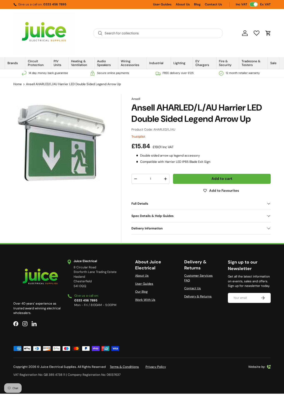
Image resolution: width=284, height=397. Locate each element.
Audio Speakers (104, 63)
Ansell (135, 99)
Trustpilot (138, 136)
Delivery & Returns (198, 296)
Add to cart (221, 178)
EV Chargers (202, 63)
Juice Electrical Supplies (58, 367)
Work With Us (145, 300)
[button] (268, 33)
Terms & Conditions (124, 367)
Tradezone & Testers (251, 63)
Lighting (179, 63)
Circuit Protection (36, 63)
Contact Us (213, 4)
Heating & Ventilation (79, 63)
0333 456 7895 (54, 4)
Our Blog (141, 292)
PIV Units (57, 63)
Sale (273, 63)
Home (17, 84)
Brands (12, 63)
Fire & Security (225, 63)
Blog (197, 4)
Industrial (156, 63)
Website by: (256, 367)
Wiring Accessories (130, 63)
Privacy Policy (156, 367)
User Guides (162, 4)
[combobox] (158, 33)
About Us (183, 4)
